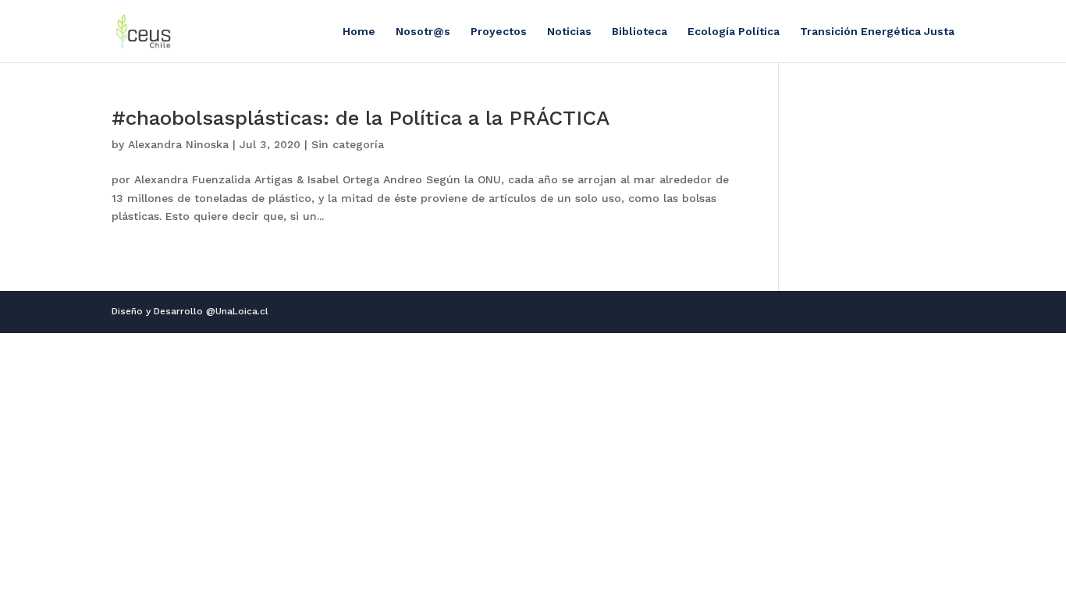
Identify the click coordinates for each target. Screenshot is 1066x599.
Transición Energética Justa (877, 31)
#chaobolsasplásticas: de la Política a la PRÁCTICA (360, 117)
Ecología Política (734, 31)
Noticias (569, 31)
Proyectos (499, 31)
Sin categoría (347, 144)
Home (359, 31)
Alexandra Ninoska (178, 144)
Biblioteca (639, 31)
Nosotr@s (423, 31)
